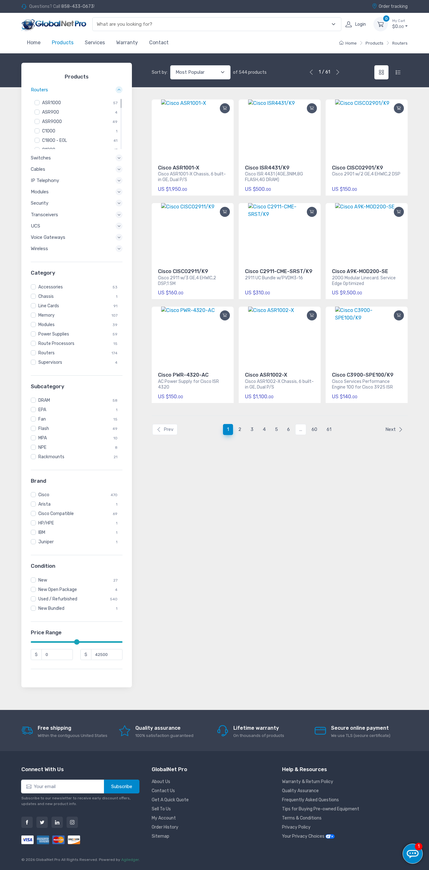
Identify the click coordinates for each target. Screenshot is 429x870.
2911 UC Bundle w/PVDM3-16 (274, 278)
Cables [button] (38, 169)
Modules (46, 324)
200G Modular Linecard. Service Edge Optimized (364, 280)
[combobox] (213, 24)
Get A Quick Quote (170, 800)
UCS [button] (35, 226)
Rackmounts (51, 456)
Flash (43, 428)
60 (314, 429)
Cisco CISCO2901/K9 (357, 168)
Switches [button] (41, 158)
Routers (400, 43)
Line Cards (48, 306)
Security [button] (39, 203)
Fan (42, 419)
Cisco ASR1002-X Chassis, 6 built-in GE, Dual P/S (279, 384)
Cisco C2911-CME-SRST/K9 (278, 271)
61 (329, 429)
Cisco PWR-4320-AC (183, 375)
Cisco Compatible (56, 513)
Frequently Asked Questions (310, 800)
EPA (42, 409)
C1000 (48, 131)
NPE (42, 447)
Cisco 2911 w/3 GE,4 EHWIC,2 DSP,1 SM (187, 280)
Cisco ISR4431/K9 (267, 168)
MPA (42, 438)
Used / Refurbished (57, 599)
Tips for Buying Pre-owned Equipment (320, 809)
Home (34, 43)
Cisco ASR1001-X (178, 168)
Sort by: (160, 72)
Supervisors (50, 362)
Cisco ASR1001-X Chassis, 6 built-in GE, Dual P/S (192, 176)
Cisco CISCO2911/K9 (183, 271)
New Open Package (57, 589)
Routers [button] (39, 90)
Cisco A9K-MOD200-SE (360, 271)
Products (62, 43)
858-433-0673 (77, 6)
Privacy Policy (296, 827)
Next (390, 429)
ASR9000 (52, 121)
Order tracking (393, 6)
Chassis (46, 296)
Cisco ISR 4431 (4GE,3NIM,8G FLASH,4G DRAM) (274, 176)
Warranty (127, 43)
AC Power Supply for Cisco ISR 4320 (188, 384)
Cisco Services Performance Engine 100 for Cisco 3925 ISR (362, 384)
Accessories (50, 287)
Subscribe (121, 786)
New (42, 580)
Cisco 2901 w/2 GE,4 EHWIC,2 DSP (366, 174)
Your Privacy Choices (303, 836)
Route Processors (56, 343)
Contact (159, 43)
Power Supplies (53, 334)
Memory (46, 315)
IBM (41, 532)
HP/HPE (46, 523)
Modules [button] (40, 192)
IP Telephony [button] (45, 180)
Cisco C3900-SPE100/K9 (363, 375)
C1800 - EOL (54, 140)
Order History (165, 827)
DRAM (44, 400)
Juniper (46, 542)
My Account (164, 818)
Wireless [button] (39, 248)
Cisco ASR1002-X (266, 375)
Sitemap (160, 836)
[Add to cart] (225, 108)
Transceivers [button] (44, 214)
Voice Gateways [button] (48, 237)
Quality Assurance (300, 790)
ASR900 (50, 112)
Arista (44, 504)
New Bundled (51, 608)
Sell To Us (161, 809)
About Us (161, 781)
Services (95, 43)
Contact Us (163, 790)
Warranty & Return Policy (307, 781)
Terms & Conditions (302, 818)
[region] (76, 124)
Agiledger (130, 859)
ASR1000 (51, 102)
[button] (399, 108)
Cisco (43, 494)
